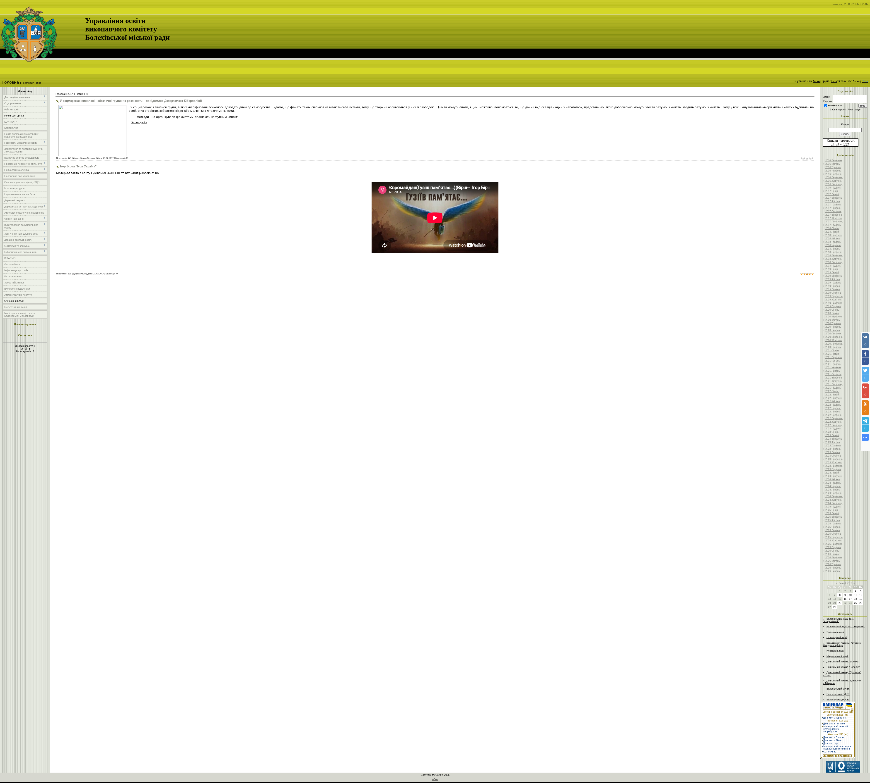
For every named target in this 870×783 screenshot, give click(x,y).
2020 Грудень (833, 347)
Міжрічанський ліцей (837, 656)
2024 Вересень (834, 496)
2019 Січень (832, 269)
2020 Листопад (833, 343)
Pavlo (83, 274)
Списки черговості (841, 140)
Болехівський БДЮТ (838, 694)
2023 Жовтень (833, 462)
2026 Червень (833, 567)
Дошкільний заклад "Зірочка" (842, 661)
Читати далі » (139, 122)
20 (829, 603)
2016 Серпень (833, 174)
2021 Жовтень (833, 381)
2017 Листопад (833, 221)
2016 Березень (833, 160)
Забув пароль (838, 109)
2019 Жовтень (833, 299)
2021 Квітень (832, 360)
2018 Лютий (832, 231)
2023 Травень (833, 445)
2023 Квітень (832, 442)
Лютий (79, 94)
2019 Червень (833, 286)
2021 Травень (833, 364)
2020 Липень (832, 330)
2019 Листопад (833, 303)
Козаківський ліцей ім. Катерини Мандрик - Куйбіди (842, 644)
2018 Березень (833, 235)
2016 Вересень (834, 177)
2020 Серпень (833, 333)
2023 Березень (833, 438)
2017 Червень (833, 208)
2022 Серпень (833, 415)
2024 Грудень (833, 506)
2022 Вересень (834, 418)
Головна (10, 82)
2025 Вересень (834, 537)
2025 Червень (833, 527)
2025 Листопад (833, 544)
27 (829, 607)
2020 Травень (833, 323)
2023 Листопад (833, 465)
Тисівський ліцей (835, 632)
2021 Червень (833, 367)
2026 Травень (833, 564)
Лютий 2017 (845, 583)
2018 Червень (833, 245)
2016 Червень (833, 170)
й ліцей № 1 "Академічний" (838, 620)
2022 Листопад (833, 425)
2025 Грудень (833, 547)
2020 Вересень (834, 337)
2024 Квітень (832, 479)
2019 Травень (833, 282)
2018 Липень (832, 248)
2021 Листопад (833, 384)
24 (850, 603)
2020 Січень (832, 309)
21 (834, 603)
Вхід (38, 82)
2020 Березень (833, 316)
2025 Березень (833, 516)
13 (829, 598)
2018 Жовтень (833, 258)
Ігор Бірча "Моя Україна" (78, 166)
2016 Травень (833, 167)
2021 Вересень (834, 377)
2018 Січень (832, 228)
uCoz (435, 779)
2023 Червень (833, 448)
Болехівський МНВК (837, 688)
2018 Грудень (833, 265)
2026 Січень (832, 550)
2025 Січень (832, 510)
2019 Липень (832, 289)
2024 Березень (833, 476)
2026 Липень (832, 571)
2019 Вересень (834, 296)
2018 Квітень (832, 238)
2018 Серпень (833, 252)
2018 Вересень (834, 255)
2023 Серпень (833, 455)
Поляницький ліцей (836, 637)
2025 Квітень (832, 520)
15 (840, 598)
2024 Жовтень (833, 499)
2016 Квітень (832, 163)
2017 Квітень (832, 201)
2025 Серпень (833, 533)
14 (834, 598)
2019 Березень (833, 275)
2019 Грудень (833, 306)
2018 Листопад (833, 262)
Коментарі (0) (121, 158)
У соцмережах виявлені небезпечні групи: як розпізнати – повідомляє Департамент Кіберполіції (131, 100)
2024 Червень (833, 486)
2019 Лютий (832, 272)
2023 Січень (832, 432)
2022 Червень (833, 408)
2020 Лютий (832, 313)
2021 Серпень (833, 374)
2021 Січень (832, 350)
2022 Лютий (832, 394)
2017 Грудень (833, 225)
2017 (70, 94)
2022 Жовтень (833, 421)
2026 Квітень (832, 560)
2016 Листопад (833, 184)
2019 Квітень (832, 279)
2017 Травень (833, 204)
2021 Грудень (833, 387)
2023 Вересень (834, 459)
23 (845, 603)
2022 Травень (833, 404)
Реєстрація (28, 82)
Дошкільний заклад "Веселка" (843, 667)
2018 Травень (833, 241)
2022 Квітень (832, 401)
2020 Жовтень (833, 340)
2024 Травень (833, 482)
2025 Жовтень (833, 540)
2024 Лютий (832, 472)
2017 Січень (832, 191)
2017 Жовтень (833, 218)
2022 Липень (832, 411)
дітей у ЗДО (840, 144)
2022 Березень (833, 398)
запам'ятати (835, 105)
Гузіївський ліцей (835, 651)
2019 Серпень (833, 292)
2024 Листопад (833, 503)
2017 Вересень (834, 214)
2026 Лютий (832, 554)
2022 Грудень (833, 428)
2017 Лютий (832, 194)
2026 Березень (833, 557)
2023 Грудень (833, 469)
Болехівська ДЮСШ (837, 699)
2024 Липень (832, 489)
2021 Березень (833, 357)
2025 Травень (833, 523)
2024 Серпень (833, 493)
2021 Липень (832, 370)
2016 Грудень (833, 187)
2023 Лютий (832, 435)
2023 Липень (832, 452)
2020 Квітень (832, 320)
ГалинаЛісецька (87, 158)
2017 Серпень (833, 211)
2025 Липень (832, 530)
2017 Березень (833, 197)
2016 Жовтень (833, 180)
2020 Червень (833, 326)
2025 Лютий (832, 513)
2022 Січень (832, 391)
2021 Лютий (832, 353)
